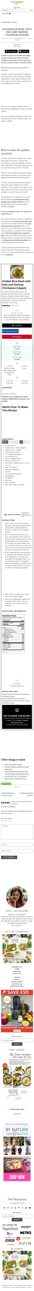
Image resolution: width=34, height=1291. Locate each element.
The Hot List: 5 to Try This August (16, 776)
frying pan (13, 394)
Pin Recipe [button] (18, 336)
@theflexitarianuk (17, 722)
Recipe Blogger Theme (20, 1285)
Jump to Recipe (12, 51)
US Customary (13, 442)
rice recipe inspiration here (22, 221)
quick (12, 206)
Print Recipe (24, 51)
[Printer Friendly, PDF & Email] (6, 783)
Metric (5, 442)
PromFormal (17, 1114)
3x (28, 442)
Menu (18, 7)
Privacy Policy (15, 1287)
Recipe (14, 22)
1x (21, 442)
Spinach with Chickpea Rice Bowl (15, 778)
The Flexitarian (6, 22)
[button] (14, 45)
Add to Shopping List (11, 331)
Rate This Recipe (6, 818)
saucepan (5, 394)
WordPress (23, 1287)
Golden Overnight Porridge (13, 764)
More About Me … (17, 925)
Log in (29, 1287)
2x (24, 442)
